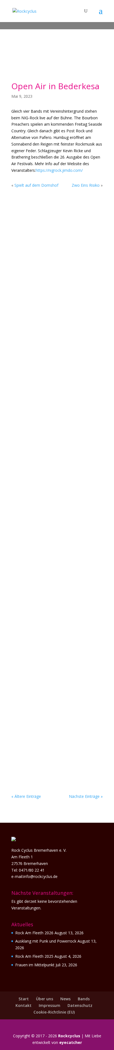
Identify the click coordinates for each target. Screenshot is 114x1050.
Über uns (44, 998)
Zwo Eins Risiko (86, 185)
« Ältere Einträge (26, 796)
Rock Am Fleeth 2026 (34, 932)
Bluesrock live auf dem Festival (55, 437)
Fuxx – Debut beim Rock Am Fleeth (49, 530)
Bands (84, 998)
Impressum (49, 1005)
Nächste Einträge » (86, 796)
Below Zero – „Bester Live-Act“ (53, 250)
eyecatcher (70, 1042)
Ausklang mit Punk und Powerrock (45, 941)
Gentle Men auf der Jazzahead (53, 719)
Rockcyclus (69, 1035)
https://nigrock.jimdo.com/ (59, 170)
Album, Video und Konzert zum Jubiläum (55, 626)
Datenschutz (80, 1005)
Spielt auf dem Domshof (36, 185)
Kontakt (23, 1005)
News (65, 998)
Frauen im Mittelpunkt (35, 964)
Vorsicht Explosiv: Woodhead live (52, 343)
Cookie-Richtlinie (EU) (54, 1012)
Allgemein (53, 255)
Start (24, 998)
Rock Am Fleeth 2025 (34, 956)
